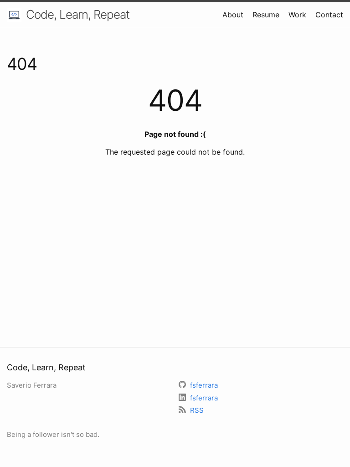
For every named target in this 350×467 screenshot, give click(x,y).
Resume (265, 14)
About (232, 14)
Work (297, 14)
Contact (329, 14)
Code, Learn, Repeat (77, 14)
